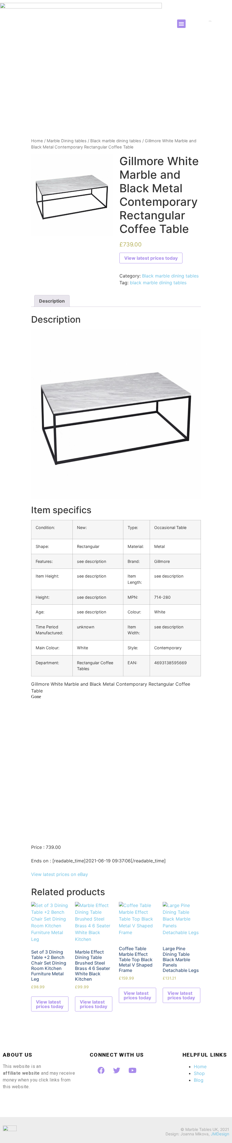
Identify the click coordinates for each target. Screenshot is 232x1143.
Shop (199, 1073)
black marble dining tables (158, 282)
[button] (181, 23)
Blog (198, 1080)
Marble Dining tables (67, 140)
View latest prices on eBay (59, 874)
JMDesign (220, 1133)
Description (52, 301)
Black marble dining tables (115, 140)
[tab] (52, 301)
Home (37, 140)
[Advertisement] (116, 95)
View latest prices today (151, 258)
